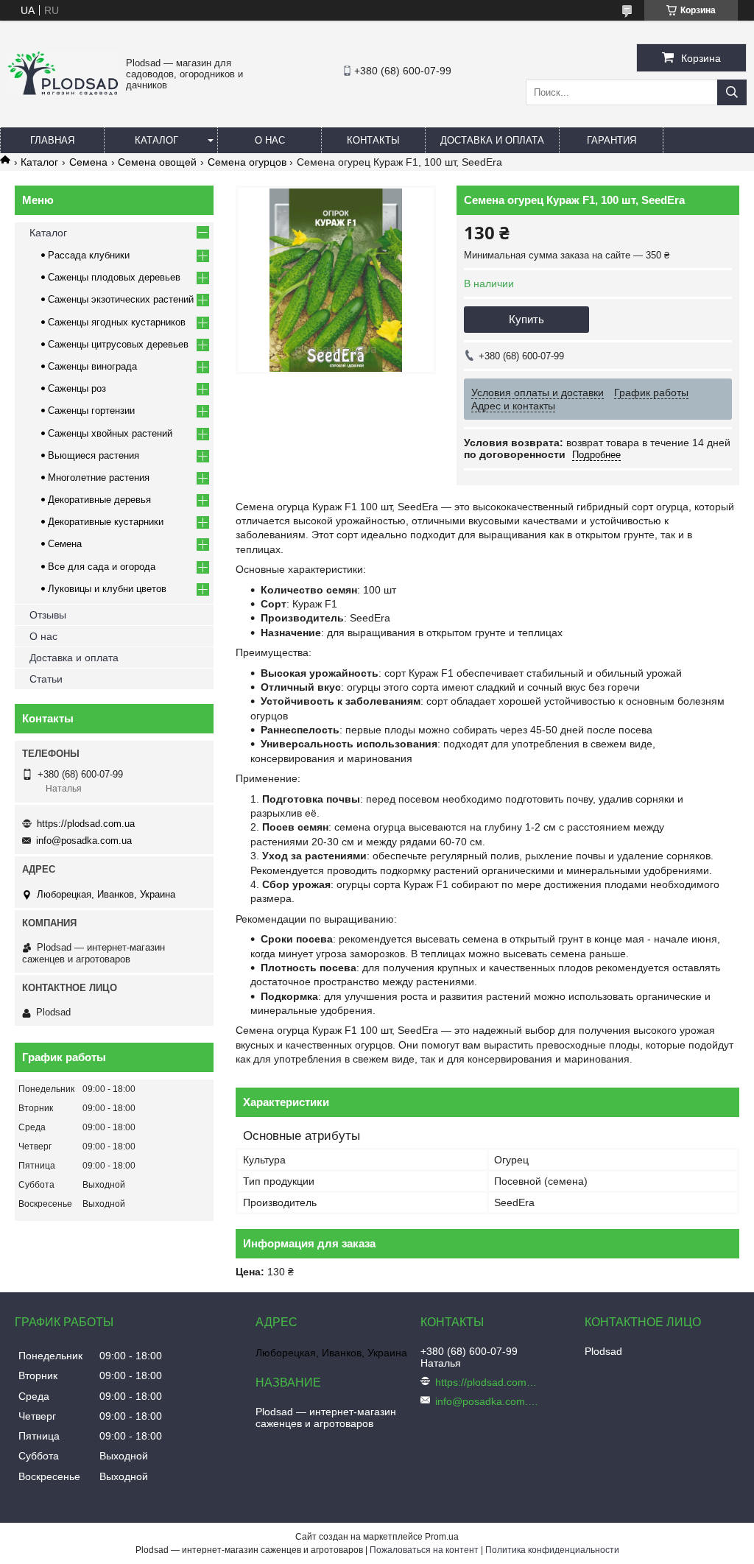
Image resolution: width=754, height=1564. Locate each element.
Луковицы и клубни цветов (107, 588)
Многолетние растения (98, 477)
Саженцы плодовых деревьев (114, 277)
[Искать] (732, 92)
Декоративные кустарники (105, 521)
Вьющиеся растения (93, 455)
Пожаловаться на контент (424, 1550)
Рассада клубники (89, 255)
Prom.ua (442, 1537)
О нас (270, 140)
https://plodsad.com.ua (86, 823)
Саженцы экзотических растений (121, 299)
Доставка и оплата (492, 140)
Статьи (46, 679)
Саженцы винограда (92, 366)
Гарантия (611, 140)
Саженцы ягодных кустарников (117, 322)
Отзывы (47, 615)
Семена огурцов (247, 162)
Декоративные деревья (99, 499)
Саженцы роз (77, 388)
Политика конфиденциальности (552, 1550)
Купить (526, 319)
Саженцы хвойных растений (110, 433)
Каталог (156, 140)
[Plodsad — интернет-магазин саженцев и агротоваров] (63, 91)
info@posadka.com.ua (84, 840)
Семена (88, 162)
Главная (52, 140)
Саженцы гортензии (91, 410)
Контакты (373, 140)
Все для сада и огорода (101, 566)
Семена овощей (157, 162)
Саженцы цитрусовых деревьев (118, 344)
